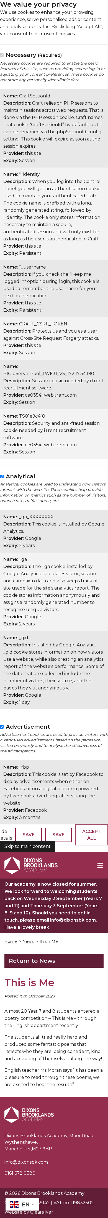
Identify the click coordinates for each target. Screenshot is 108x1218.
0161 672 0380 (19, 1173)
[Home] (31, 865)
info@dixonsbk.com (26, 1162)
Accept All (91, 835)
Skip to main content (27, 846)
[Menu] (100, 865)
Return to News (32, 960)
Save (28, 834)
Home (10, 941)
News (28, 941)
